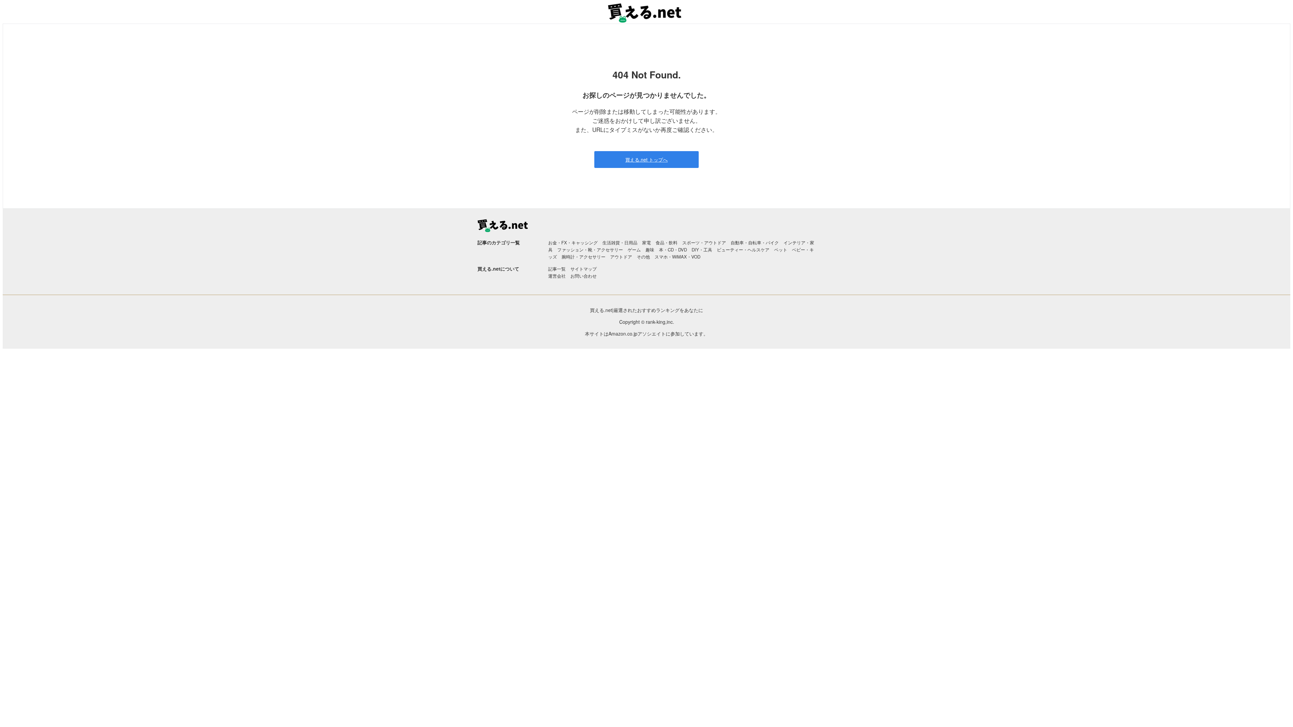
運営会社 (557, 276)
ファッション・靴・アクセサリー (590, 249)
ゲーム (634, 249)
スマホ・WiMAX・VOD (677, 256)
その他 (643, 256)
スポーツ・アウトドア (704, 242)
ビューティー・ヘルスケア (743, 249)
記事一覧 (557, 269)
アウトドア (621, 256)
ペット (780, 249)
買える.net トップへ (646, 159)
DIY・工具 (702, 249)
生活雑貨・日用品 (619, 242)
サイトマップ (583, 269)
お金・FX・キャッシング (573, 242)
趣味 (649, 249)
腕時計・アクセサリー (583, 256)
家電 (646, 242)
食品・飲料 (666, 242)
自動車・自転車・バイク (755, 242)
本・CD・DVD (673, 249)
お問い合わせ (583, 276)
